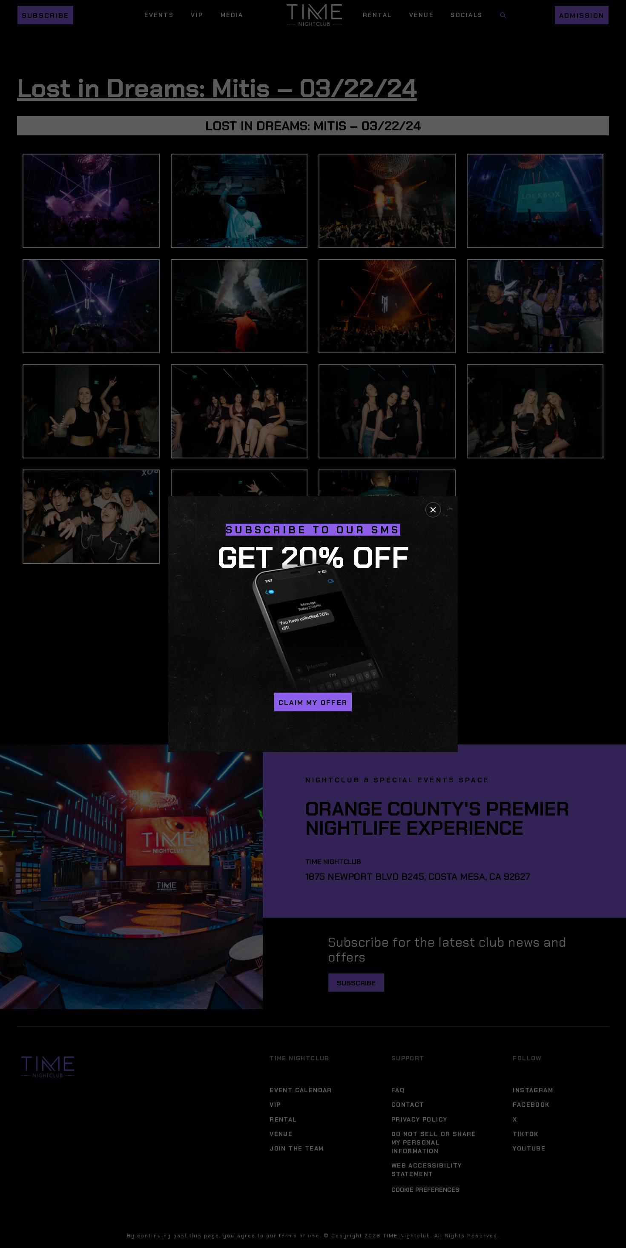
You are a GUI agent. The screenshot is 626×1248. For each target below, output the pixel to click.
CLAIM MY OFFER (313, 702)
